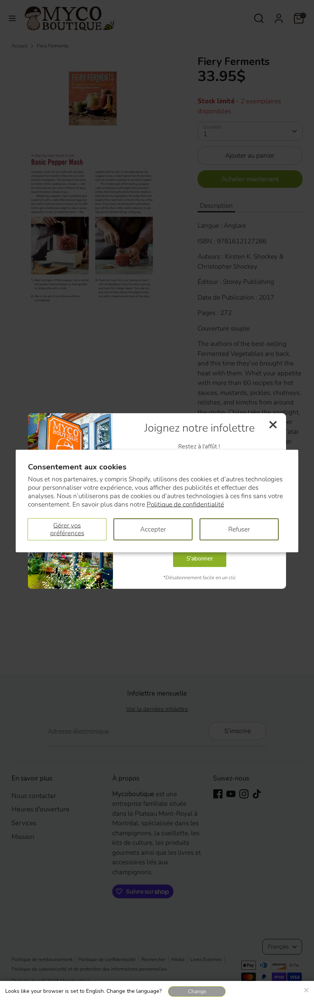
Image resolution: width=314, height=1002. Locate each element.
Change (197, 991)
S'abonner (199, 558)
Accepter (153, 529)
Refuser (239, 529)
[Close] (306, 989)
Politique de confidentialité (185, 504)
